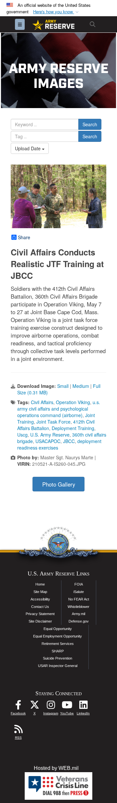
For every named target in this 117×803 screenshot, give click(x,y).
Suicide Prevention (57, 658)
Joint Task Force (53, 421)
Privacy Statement (40, 614)
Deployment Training (73, 428)
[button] (56, 11)
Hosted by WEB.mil (56, 768)
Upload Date (28, 148)
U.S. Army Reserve (50, 434)
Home (40, 584)
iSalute (78, 592)
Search (90, 124)
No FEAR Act (78, 599)
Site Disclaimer (40, 621)
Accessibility (40, 599)
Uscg (22, 434)
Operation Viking (73, 402)
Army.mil (78, 614)
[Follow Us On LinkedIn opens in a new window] (83, 706)
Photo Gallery (58, 484)
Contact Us (40, 607)
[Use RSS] (18, 731)
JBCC (69, 441)
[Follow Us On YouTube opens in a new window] (67, 706)
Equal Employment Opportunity (57, 636)
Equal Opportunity (58, 629)
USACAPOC (47, 441)
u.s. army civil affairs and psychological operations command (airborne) (58, 408)
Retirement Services (58, 644)
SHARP (58, 651)
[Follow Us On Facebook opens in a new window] (18, 706)
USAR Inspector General (57, 666)
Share (24, 237)
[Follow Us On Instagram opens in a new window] (51, 706)
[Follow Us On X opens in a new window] (34, 706)
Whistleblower (78, 607)
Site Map (40, 592)
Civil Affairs (42, 402)
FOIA (78, 584)
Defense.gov (79, 621)
